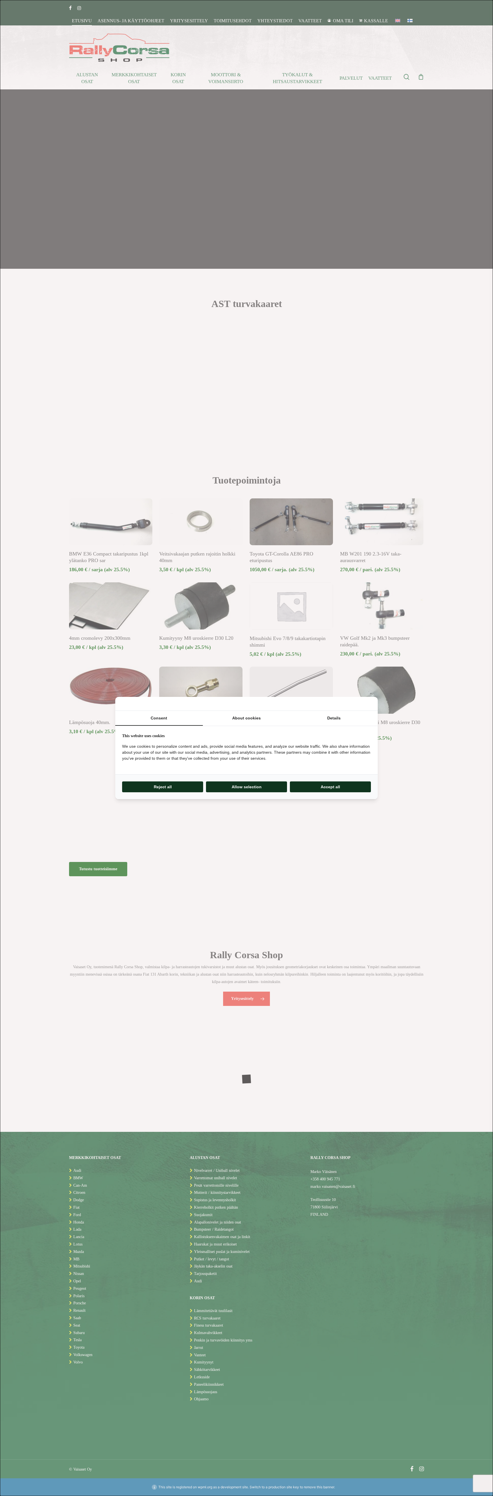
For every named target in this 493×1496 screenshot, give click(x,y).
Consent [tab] (159, 718)
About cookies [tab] (246, 718)
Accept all (330, 787)
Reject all (163, 787)
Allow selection (247, 787)
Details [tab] (334, 718)
